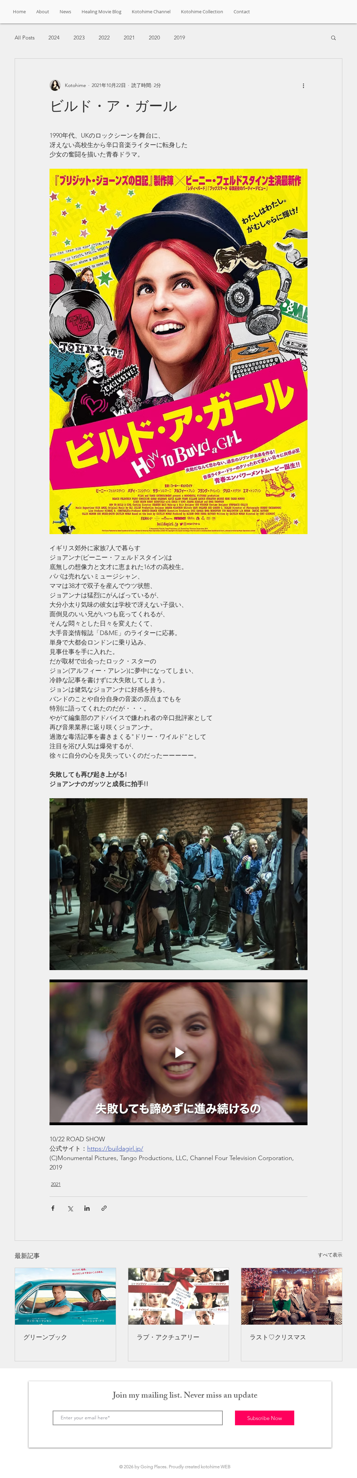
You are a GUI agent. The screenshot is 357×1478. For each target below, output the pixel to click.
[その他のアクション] (303, 85)
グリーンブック (45, 1337)
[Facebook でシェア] (53, 1208)
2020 (154, 37)
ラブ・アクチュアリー (168, 1337)
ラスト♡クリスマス (278, 1337)
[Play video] (178, 1052)
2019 (179, 37)
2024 (54, 37)
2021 (129, 37)
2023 (79, 37)
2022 (104, 37)
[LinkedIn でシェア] (87, 1208)
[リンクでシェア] (104, 1208)
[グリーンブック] (65, 1296)
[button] (333, 37)
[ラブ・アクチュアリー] (178, 1296)
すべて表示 (330, 1255)
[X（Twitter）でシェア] (70, 1208)
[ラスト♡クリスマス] (291, 1296)
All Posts (25, 37)
